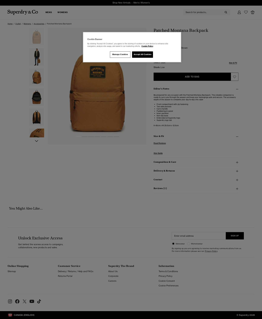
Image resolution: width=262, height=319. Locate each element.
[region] (132, 47)
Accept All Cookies (142, 54)
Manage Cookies (120, 54)
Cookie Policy (147, 46)
